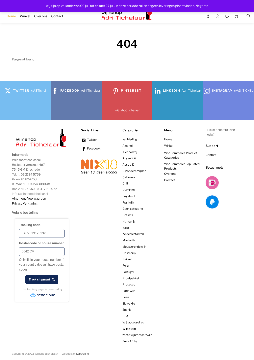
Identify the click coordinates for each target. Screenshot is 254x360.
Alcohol (127, 145)
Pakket (127, 259)
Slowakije (128, 303)
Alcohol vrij (129, 152)
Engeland (128, 196)
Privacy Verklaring (25, 203)
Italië (125, 228)
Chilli (125, 183)
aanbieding (129, 139)
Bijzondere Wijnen (134, 171)
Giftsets (127, 215)
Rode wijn (128, 291)
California (128, 177)
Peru (125, 265)
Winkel (25, 16)
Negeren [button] (201, 6)
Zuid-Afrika (130, 341)
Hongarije (128, 221)
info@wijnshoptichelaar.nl (30, 194)
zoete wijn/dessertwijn (137, 335)
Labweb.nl (82, 353)
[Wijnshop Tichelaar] (41, 147)
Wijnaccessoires (133, 322)
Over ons (40, 16)
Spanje (126, 309)
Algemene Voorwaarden (29, 198)
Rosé (125, 297)
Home (11, 16)
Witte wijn (129, 329)
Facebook (93, 148)
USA (125, 316)
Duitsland (128, 190)
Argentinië (129, 158)
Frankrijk (128, 202)
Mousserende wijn (134, 246)
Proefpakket (130, 278)
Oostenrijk (129, 253)
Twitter (92, 140)
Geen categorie (132, 209)
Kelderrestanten (133, 234)
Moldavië (128, 240)
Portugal (128, 272)
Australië (128, 164)
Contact (57, 16)
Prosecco (128, 284)
